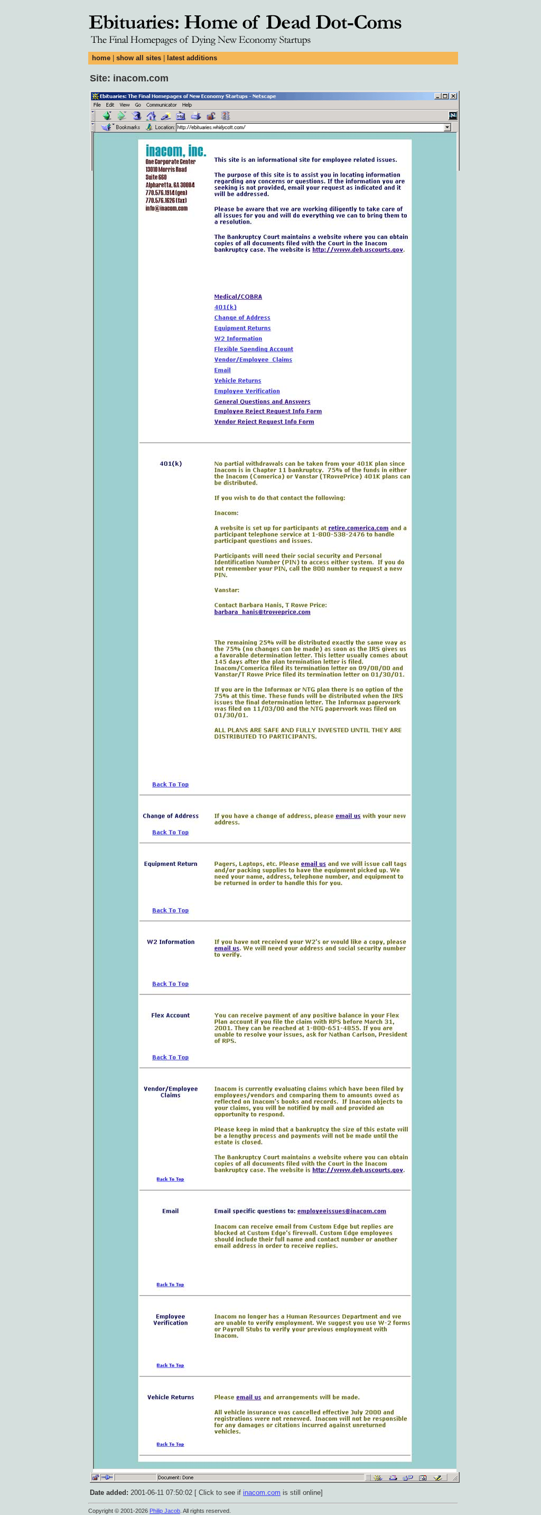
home (101, 58)
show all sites (138, 58)
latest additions (192, 58)
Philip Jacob (165, 1511)
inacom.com (262, 1492)
